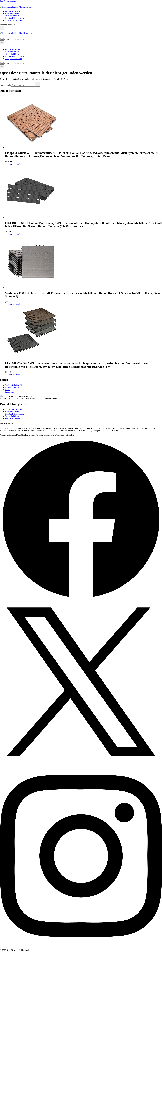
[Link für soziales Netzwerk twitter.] (81, 762)
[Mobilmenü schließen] (1, 45)
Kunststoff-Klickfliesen (14, 18)
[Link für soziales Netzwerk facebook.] (81, 599)
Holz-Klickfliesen (12, 13)
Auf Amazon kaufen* (13, 164)
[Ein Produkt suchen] (2, 5)
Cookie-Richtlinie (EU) (14, 385)
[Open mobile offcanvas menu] (1, 31)
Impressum (9, 392)
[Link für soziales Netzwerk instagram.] (81, 948)
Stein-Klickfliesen (12, 16)
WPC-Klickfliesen (12, 11)
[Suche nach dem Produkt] (37, 84)
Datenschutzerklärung (14, 387)
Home (7, 390)
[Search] (2, 28)
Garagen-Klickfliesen (13, 20)
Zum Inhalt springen (8, 1)
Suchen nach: (5, 85)
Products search (6, 25)
